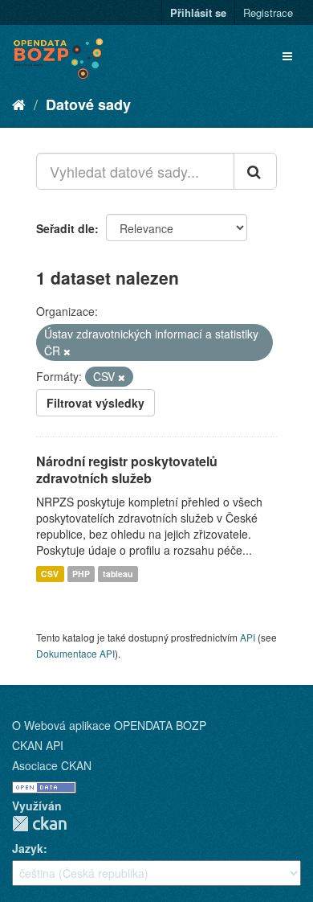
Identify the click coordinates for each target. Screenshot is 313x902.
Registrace (268, 12)
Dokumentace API (75, 653)
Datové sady (88, 104)
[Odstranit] (67, 351)
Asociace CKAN (51, 765)
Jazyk (27, 848)
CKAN (39, 823)
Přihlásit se (198, 12)
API (247, 637)
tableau (117, 574)
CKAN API (37, 745)
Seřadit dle (65, 228)
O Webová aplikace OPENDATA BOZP (109, 725)
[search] (255, 171)
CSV (50, 574)
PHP (81, 574)
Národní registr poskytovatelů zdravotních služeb (126, 469)
